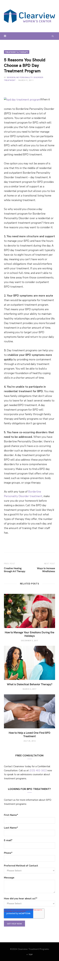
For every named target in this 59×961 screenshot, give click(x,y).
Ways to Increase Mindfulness (46, 570)
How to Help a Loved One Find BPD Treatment (29, 734)
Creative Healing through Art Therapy (14, 570)
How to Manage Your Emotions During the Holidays (29, 634)
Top (30, 954)
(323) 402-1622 (38, 770)
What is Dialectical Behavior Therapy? (29, 684)
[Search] (53, 36)
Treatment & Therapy (16, 52)
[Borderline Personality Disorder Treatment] (29, 16)
